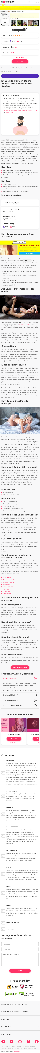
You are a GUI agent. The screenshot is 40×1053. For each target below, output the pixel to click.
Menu (36, 2)
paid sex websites (24, 325)
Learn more (17, 1051)
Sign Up (20, 61)
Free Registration (20, 667)
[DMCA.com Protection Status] (11, 994)
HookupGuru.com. (14, 1048)
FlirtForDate (14, 734)
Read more (13, 743)
